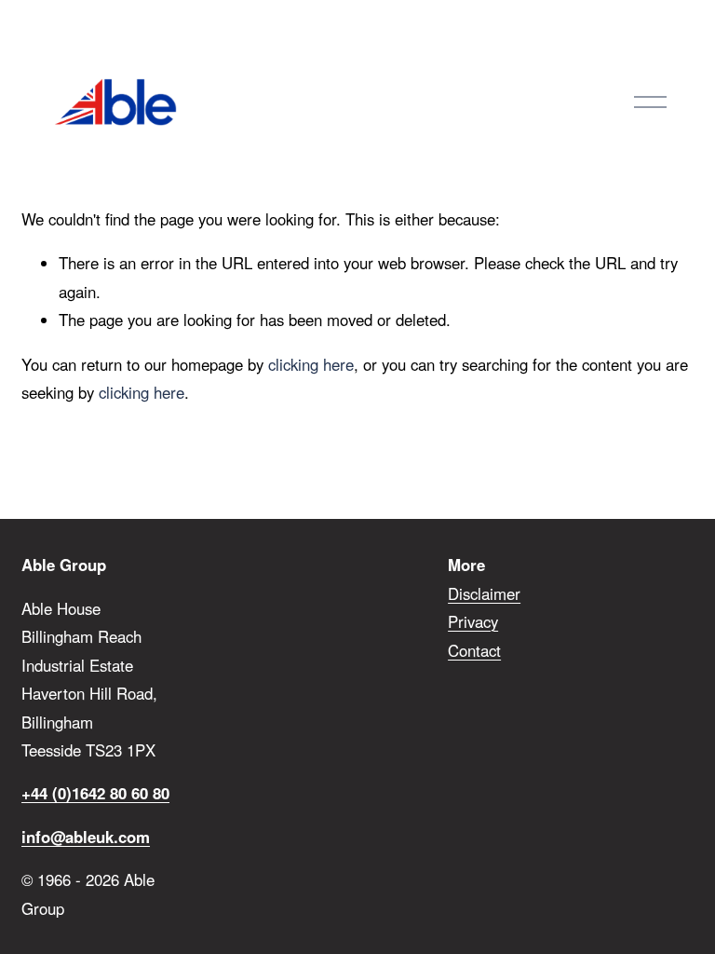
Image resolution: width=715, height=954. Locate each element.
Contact (474, 650)
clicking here (311, 364)
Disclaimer (484, 593)
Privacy (473, 621)
